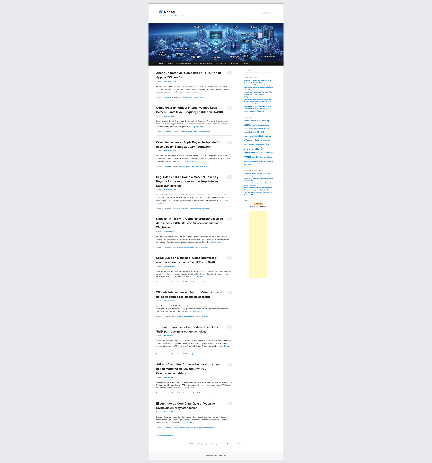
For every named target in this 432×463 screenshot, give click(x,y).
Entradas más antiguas (164, 436)
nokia (245, 144)
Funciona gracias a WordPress (216, 455)
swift (180, 97)
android (262, 120)
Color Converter (221, 63)
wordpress (247, 164)
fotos (254, 132)
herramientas (248, 136)
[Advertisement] (258, 244)
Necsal (169, 12)
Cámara (250, 128)
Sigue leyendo (200, 92)
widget (195, 132)
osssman (247, 173)
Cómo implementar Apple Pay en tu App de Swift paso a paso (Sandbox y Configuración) (258, 94)
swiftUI (190, 132)
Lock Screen (183, 132)
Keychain (185, 208)
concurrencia (190, 393)
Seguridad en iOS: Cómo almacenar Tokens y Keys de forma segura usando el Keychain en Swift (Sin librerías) (187, 181)
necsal (246, 178)
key (180, 208)
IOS (246, 140)
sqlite (189, 247)
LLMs (186, 282)
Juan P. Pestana (249, 187)
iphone (257, 140)
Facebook (265, 128)
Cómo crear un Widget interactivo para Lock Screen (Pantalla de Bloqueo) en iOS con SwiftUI (258, 87)
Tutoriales (168, 97)
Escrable (170, 63)
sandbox (189, 166)
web (256, 161)
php (185, 247)
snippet (261, 153)
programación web (251, 152)
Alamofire (182, 393)
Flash (250, 132)
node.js (181, 247)
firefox (246, 132)
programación (254, 148)
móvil (265, 141)
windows (270, 161)
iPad (250, 140)
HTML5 (256, 136)
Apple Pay (182, 166)
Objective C (260, 144)
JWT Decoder (234, 63)
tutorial (262, 157)
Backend (182, 316)
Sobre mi (245, 63)
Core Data (182, 428)
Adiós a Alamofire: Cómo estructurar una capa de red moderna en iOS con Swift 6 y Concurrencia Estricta (188, 368)
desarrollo (257, 128)
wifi (265, 161)
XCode (189, 97)
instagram (266, 136)
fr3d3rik (246, 192)
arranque (254, 125)
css (268, 125)
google (260, 131)
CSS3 (245, 128)
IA (260, 136)
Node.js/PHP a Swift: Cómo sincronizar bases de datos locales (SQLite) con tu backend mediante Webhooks (189, 222)
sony (266, 152)
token (194, 208)
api (268, 120)
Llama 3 (181, 282)
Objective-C (252, 144)
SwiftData (193, 428)
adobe (256, 120)
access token (249, 120)
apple (247, 124)
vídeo (252, 161)
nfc (180, 354)
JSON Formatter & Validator (203, 63)
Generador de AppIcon (183, 63)
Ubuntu (246, 161)
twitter (269, 157)
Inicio (161, 63)
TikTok (185, 97)
